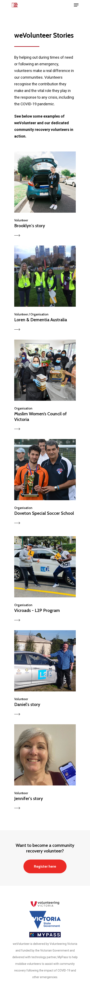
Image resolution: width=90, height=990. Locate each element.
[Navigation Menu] (76, 5)
